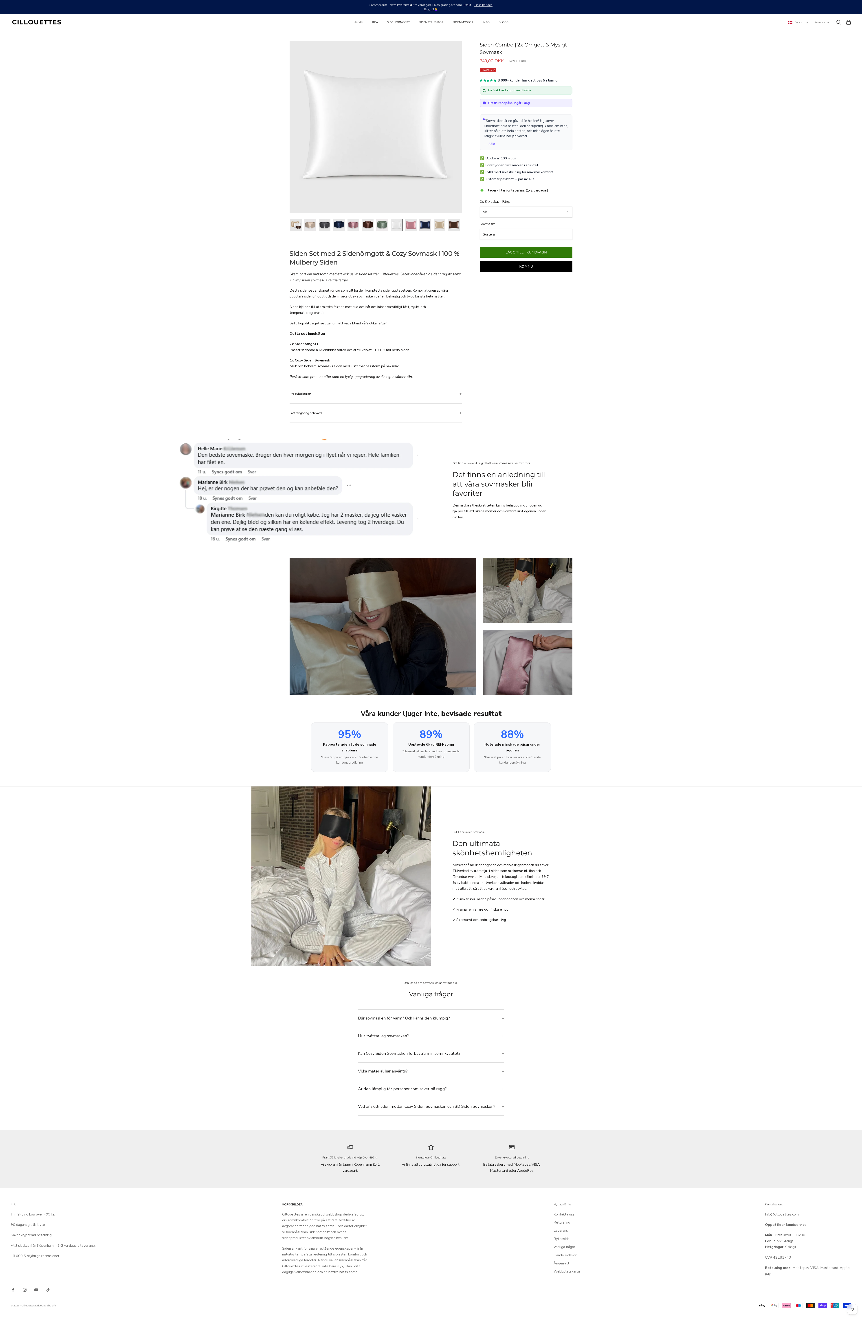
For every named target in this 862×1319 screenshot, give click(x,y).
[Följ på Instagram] (24, 1290)
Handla (358, 22)
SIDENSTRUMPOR (431, 22)
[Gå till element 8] (396, 225)
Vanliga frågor (564, 1246)
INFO (486, 22)
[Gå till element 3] (324, 225)
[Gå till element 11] (439, 225)
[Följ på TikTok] (48, 1290)
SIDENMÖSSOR (463, 22)
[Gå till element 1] (296, 225)
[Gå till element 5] (353, 225)
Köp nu (526, 266)
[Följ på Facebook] (13, 1290)
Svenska (820, 22)
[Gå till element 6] (367, 225)
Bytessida (562, 1238)
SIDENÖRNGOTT (398, 22)
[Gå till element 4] (339, 225)
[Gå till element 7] (382, 225)
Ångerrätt (561, 1263)
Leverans (561, 1230)
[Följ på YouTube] (36, 1290)
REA (375, 22)
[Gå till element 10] (425, 225)
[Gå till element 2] (310, 225)
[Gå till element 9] (411, 225)
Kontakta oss (564, 1214)
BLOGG (503, 22)
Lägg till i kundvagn (526, 252)
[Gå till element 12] (454, 225)
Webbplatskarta (567, 1271)
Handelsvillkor (565, 1255)
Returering (562, 1222)
